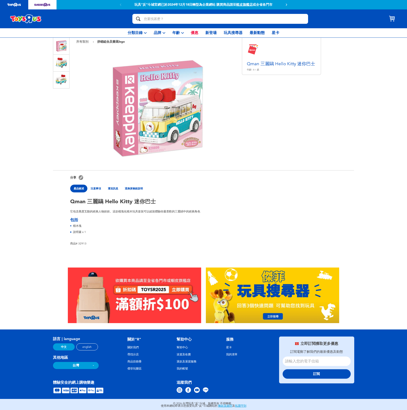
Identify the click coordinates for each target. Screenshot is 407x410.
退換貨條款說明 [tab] (134, 188)
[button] (286, 5)
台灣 (76, 365)
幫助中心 (182, 347)
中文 (64, 347)
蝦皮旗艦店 (244, 4)
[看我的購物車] (392, 18)
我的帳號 (182, 368)
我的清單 (231, 354)
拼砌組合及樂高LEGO (111, 41)
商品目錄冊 (134, 361)
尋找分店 (133, 354)
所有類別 (83, 42)
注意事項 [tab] (96, 188)
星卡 (229, 347)
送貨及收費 (184, 354)
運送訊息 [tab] (113, 188)
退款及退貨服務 (186, 361)
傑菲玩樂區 (134, 368)
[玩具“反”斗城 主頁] (25, 18)
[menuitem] (137, 32)
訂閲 (316, 374)
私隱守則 (240, 405)
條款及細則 (225, 405)
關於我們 (133, 347)
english (87, 347)
